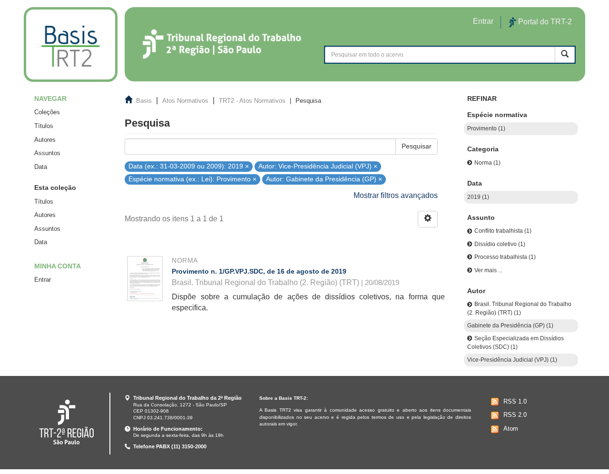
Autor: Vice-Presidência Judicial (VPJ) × (317, 165)
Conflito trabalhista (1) (502, 230)
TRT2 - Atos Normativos (252, 100)
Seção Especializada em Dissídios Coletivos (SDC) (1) (515, 342)
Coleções (47, 112)
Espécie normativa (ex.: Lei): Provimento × (192, 179)
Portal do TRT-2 (544, 22)
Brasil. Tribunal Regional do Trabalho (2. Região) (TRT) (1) (519, 308)
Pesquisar (417, 146)
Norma (184, 260)
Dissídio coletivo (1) (499, 244)
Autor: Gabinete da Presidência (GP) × (324, 179)
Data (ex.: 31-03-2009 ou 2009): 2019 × (188, 165)
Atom (510, 428)
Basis (144, 100)
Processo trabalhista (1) (505, 257)
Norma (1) (487, 162)
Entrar (42, 279)
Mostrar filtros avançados (396, 195)
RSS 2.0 (515, 414)
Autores (45, 139)
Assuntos (47, 153)
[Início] (70, 44)
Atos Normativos (185, 100)
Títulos (43, 125)
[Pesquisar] (565, 54)
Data (40, 166)
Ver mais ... (488, 270)
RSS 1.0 (515, 401)
